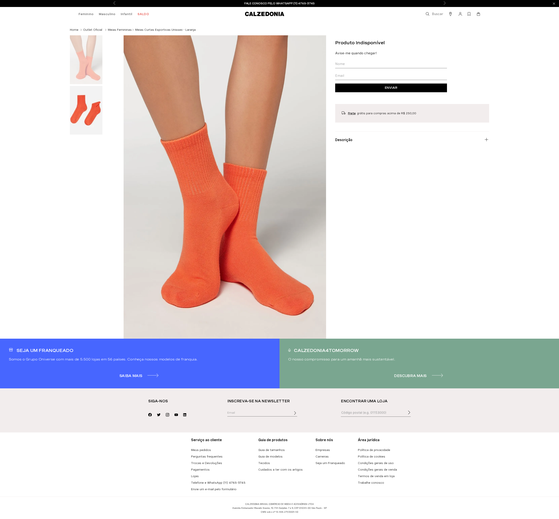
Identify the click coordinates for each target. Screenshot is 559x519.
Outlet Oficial (92, 29)
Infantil (126, 14)
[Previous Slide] (114, 3)
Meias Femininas (120, 29)
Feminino (86, 14)
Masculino (107, 14)
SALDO (143, 14)
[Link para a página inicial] (74, 29)
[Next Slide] (444, 3)
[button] (434, 14)
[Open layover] (299, 416)
